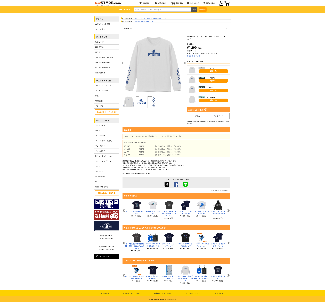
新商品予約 (99, 42)
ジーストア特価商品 (102, 67)
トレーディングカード (103, 161)
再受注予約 (99, 47)
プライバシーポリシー (193, 293)
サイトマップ (220, 293)
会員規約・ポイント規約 (131, 293)
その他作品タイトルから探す (107, 112)
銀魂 (97, 96)
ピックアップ (101, 37)
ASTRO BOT (128, 28)
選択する (213, 71)
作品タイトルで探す (104, 80)
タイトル (220, 116)
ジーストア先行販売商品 (104, 57)
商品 (198, 116)
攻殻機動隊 (99, 101)
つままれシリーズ (101, 146)
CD (96, 182)
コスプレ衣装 (100, 135)
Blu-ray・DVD (100, 176)
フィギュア (99, 171)
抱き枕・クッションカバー (105, 156)
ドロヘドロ (99, 106)
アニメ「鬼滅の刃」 (102, 90)
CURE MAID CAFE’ (101, 187)
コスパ (226, 28)
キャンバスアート (101, 151)
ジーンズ (98, 130)
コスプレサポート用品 (103, 140)
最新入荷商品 (100, 72)
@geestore (104, 256)
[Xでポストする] (167, 186)
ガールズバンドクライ (103, 85)
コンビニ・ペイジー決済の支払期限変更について (149, 18)
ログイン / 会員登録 (102, 24)
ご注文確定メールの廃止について (144, 21)
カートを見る (100, 29)
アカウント (100, 19)
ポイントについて (193, 56)
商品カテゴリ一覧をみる (106, 193)
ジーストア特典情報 (102, 62)
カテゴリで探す (102, 120)
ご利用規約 (105, 293)
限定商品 (98, 52)
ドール (97, 166)
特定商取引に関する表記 (163, 293)
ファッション (100, 125)
